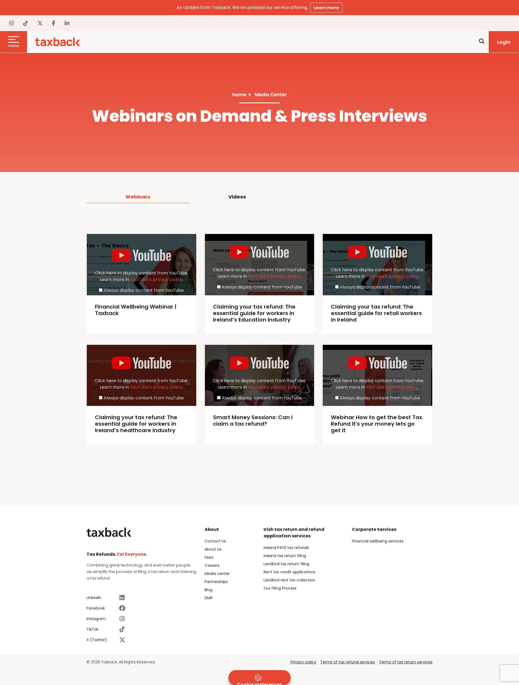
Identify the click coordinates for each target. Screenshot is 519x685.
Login (504, 42)
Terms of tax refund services (347, 662)
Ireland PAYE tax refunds (286, 547)
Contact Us (215, 541)
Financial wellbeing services (378, 541)
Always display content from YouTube (144, 290)
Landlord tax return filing (286, 564)
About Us (213, 549)
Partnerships (216, 581)
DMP (209, 598)
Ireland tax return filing (285, 555)
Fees (209, 557)
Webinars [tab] (137, 197)
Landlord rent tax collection (289, 580)
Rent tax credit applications (289, 572)
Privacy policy (303, 662)
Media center (217, 573)
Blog (208, 590)
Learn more (326, 8)
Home (239, 94)
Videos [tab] (237, 197)
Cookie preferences (259, 683)
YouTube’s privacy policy (156, 279)
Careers (212, 565)
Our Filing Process (280, 588)
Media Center (271, 94)
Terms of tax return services (405, 662)
